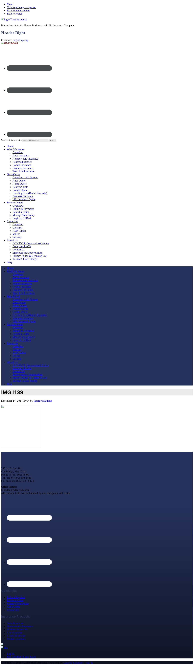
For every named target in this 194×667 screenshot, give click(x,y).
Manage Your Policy (23, 215)
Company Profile (21, 246)
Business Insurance (22, 168)
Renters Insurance (22, 161)
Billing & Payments (23, 208)
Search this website (11, 140)
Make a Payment (16, 597)
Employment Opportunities (27, 252)
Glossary (17, 227)
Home (10, 146)
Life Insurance (14, 632)
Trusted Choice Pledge (24, 258)
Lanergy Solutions (73, 662)
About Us (12, 240)
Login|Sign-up (20, 39)
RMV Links (19, 230)
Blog (9, 262)
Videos (16, 233)
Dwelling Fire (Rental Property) (29, 193)
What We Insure (15, 149)
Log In (10, 653)
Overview (17, 152)
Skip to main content (18, 10)
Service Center (15, 202)
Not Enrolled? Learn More (21, 656)
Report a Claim (20, 211)
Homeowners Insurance (25, 158)
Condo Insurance (21, 164)
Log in (89, 662)
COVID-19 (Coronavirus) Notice (30, 243)
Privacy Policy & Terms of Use (29, 255)
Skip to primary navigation (21, 7)
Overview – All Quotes (25, 177)
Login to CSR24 (21, 218)
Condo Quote (19, 189)
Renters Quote (20, 186)
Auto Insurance (20, 155)
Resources (12, 221)
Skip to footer (14, 13)
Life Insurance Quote (23, 199)
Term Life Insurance (23, 171)
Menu (10, 4)
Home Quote (19, 183)
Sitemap (16, 236)
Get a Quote (13, 174)
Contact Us (18, 249)
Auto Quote (18, 180)
